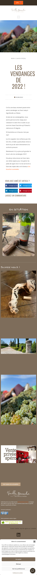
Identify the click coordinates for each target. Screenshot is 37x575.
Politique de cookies (18, 573)
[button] (34, 541)
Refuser (18, 564)
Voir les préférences (18, 569)
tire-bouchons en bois (23, 502)
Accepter (18, 559)
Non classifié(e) (18, 58)
